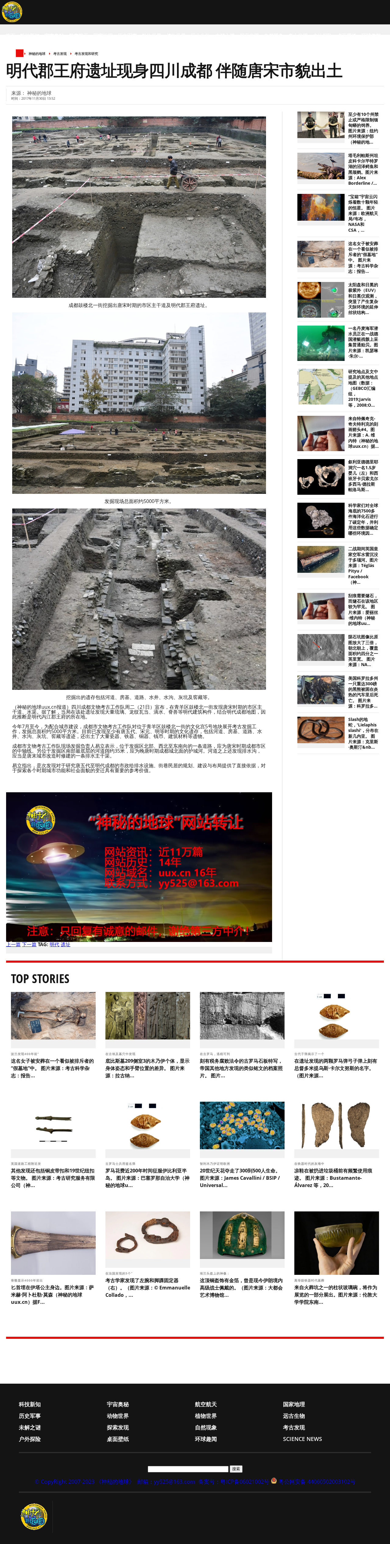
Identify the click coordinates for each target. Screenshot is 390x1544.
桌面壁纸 (346, 35)
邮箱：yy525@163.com (166, 1481)
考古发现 (298, 35)
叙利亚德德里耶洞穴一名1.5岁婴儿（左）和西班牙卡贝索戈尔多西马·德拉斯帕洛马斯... (363, 475)
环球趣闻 (371, 35)
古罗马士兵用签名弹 (121, 1163)
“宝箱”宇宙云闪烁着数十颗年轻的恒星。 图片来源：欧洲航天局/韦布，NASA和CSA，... (363, 213)
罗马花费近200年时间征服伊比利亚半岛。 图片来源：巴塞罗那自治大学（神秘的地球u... (147, 1178)
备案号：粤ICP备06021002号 (233, 1481)
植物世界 (176, 35)
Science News (23, 60)
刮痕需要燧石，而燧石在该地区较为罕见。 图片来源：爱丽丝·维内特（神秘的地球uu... (363, 609)
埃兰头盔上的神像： (215, 1273)
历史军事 (127, 35)
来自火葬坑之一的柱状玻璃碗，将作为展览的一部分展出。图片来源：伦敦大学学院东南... (335, 1294)
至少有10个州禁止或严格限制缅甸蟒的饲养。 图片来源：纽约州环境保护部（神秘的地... (363, 128)
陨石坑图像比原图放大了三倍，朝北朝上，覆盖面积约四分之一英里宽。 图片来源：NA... (363, 650)
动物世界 (151, 35)
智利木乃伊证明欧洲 (215, 1163)
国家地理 (103, 35)
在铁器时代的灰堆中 (310, 1163)
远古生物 (200, 35)
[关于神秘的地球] (36, 1517)
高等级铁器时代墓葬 (310, 1280)
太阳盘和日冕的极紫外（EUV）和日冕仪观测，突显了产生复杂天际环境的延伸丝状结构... (363, 298)
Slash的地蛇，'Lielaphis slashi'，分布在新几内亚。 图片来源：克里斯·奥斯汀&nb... (363, 733)
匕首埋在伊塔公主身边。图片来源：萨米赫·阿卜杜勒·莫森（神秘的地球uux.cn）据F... (52, 1294)
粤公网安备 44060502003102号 (317, 1481)
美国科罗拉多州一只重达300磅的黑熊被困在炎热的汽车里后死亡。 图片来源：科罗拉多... (363, 692)
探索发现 (249, 35)
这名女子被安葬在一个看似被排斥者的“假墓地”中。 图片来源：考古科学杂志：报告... (363, 257)
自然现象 (273, 35)
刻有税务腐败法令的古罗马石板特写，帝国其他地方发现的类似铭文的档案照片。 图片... (241, 1068)
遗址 (65, 944)
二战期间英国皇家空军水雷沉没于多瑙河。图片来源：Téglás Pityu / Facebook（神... (363, 565)
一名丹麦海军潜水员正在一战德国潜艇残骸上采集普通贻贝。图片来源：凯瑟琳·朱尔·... (363, 342)
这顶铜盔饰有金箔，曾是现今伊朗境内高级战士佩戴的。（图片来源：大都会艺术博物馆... (241, 1287)
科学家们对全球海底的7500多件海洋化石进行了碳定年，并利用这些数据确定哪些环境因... (363, 519)
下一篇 (29, 944)
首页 (10, 35)
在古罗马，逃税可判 (215, 1054)
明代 (54, 944)
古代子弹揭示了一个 (310, 1054)
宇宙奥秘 (54, 35)
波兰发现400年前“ (25, 1054)
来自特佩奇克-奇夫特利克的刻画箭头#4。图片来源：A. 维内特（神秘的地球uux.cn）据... (363, 432)
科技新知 (30, 35)
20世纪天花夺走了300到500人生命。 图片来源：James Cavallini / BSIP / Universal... (240, 1178)
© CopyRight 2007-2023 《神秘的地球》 (84, 1481)
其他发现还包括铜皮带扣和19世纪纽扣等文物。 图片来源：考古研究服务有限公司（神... (53, 1178)
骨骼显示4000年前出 (27, 1280)
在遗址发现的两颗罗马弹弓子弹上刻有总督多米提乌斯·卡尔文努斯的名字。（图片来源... (335, 1068)
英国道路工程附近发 (26, 1163)
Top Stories (40, 978)
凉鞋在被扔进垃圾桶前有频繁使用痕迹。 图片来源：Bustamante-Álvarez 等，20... (333, 1178)
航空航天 (78, 35)
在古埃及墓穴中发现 (121, 1054)
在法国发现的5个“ (119, 1273)
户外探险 (322, 35)
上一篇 (13, 944)
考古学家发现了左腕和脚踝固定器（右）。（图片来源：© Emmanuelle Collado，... (147, 1287)
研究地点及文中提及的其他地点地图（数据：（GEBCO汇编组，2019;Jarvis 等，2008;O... (363, 388)
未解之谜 (225, 35)
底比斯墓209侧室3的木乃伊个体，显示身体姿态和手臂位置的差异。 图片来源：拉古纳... (147, 1068)
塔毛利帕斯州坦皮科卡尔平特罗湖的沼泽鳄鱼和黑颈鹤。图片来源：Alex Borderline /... (363, 169)
